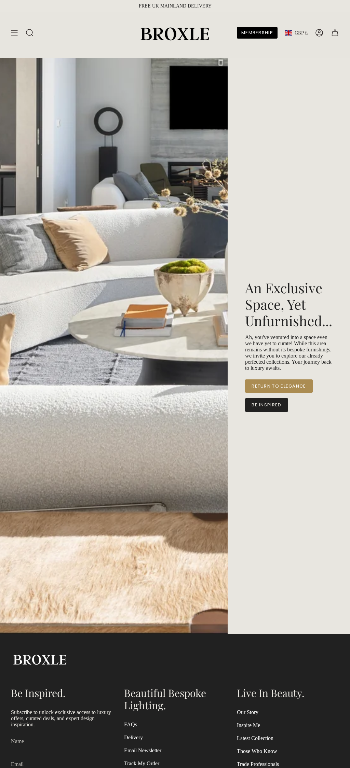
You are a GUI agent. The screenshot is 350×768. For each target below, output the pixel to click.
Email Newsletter (142, 750)
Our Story (247, 712)
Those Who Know (257, 751)
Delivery (133, 737)
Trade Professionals (258, 764)
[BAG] (335, 33)
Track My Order (141, 763)
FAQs (130, 724)
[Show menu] (14, 33)
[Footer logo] (40, 658)
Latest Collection (255, 738)
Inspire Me (248, 725)
